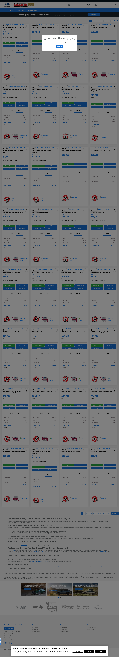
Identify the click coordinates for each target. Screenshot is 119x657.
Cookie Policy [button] (53, 651)
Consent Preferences (0, 641)
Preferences (77, 651)
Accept (100, 651)
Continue (59, 46)
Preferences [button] (24, 652)
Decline (89, 651)
